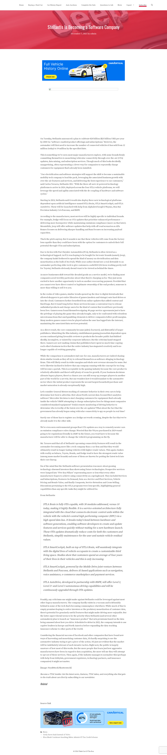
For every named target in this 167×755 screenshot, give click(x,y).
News (120, 5)
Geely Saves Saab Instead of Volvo (56, 735)
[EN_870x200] (83, 727)
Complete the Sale (88, 5)
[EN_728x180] (83, 80)
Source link (45, 703)
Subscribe (143, 5)
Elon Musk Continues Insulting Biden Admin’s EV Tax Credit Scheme (70, 737)
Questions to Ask (106, 5)
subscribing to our (81, 677)
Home (21, 5)
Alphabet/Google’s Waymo (100, 207)
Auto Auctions (71, 5)
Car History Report (54, 5)
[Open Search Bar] (152, 5)
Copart (129, 5)
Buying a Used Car (35, 5)
